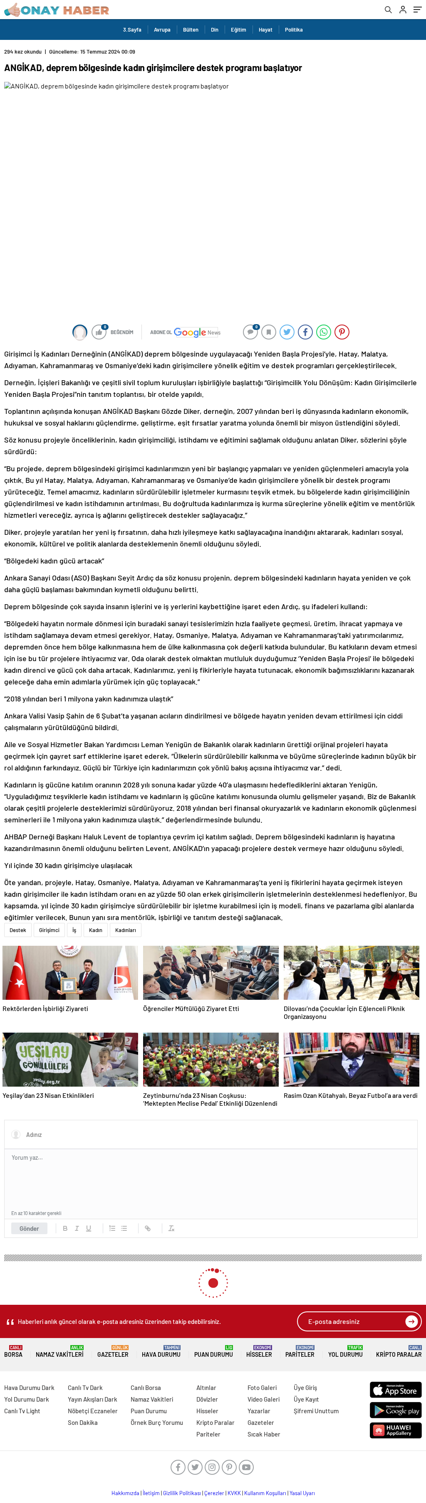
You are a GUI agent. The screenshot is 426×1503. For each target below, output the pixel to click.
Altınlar (206, 1387)
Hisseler (259, 1351)
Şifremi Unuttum (316, 1410)
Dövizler (207, 1399)
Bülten (190, 29)
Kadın (95, 930)
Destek (18, 930)
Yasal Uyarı (302, 1493)
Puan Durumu (213, 1351)
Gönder (29, 1228)
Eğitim (238, 29)
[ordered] (112, 1228)
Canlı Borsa (146, 1387)
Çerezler (214, 1493)
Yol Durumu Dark (26, 1399)
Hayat (265, 29)
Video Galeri (264, 1399)
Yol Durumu (345, 1351)
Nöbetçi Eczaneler (93, 1410)
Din (214, 29)
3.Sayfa (132, 29)
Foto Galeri (262, 1387)
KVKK (234, 1493)
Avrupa (162, 29)
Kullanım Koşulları (265, 1493)
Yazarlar (259, 1410)
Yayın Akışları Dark (92, 1399)
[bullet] (124, 1228)
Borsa (13, 1351)
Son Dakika (83, 1422)
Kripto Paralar (399, 1351)
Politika (294, 29)
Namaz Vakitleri (60, 1351)
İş (74, 930)
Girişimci (49, 930)
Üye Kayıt (306, 1399)
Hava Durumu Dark (29, 1387)
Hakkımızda (125, 1493)
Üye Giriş (305, 1387)
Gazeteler (113, 1351)
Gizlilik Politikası (182, 1493)
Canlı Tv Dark (85, 1387)
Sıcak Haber (264, 1434)
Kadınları (125, 930)
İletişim (151, 1493)
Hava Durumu (161, 1351)
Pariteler (300, 1351)
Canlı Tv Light (22, 1410)
